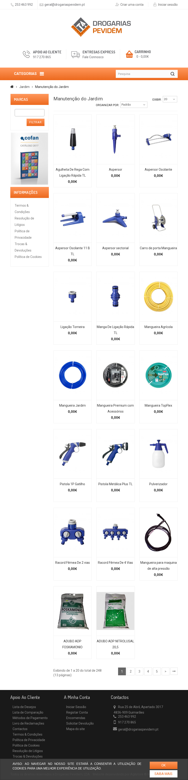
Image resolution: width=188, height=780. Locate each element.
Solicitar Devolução (80, 723)
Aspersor (115, 169)
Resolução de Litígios (28, 751)
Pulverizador (158, 484)
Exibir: (157, 99)
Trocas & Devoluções (28, 756)
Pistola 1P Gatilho (72, 484)
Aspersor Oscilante (158, 169)
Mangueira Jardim (72, 405)
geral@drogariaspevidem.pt (64, 4)
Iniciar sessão (168, 4)
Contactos (20, 729)
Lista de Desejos (24, 707)
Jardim (24, 87)
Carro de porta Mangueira (158, 248)
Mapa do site (75, 729)
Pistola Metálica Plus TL (115, 484)
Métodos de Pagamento (30, 718)
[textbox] (17, 112)
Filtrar (35, 122)
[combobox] (29, 112)
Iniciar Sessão (76, 707)
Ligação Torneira (73, 327)
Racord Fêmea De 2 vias (72, 562)
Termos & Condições (27, 734)
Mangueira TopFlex (158, 405)
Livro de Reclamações (28, 723)
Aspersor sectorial (115, 248)
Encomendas (75, 718)
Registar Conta (77, 712)
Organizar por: (107, 105)
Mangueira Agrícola (158, 327)
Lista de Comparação (28, 712)
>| (174, 671)
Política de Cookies (28, 257)
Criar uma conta (132, 4)
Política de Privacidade (29, 740)
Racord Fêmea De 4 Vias (115, 562)
